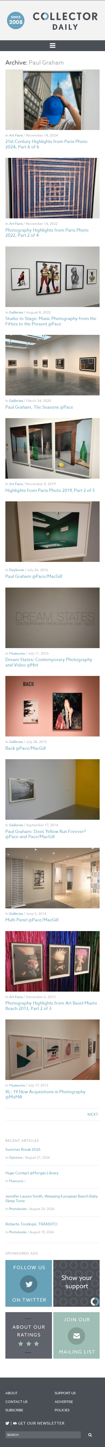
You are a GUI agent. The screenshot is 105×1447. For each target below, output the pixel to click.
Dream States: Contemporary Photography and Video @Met (48, 662)
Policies (62, 1410)
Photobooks (18, 1208)
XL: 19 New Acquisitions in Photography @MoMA (45, 1094)
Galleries (16, 312)
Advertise (64, 1401)
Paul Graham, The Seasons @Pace (39, 407)
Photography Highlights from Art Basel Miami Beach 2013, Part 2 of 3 (51, 1006)
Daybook (16, 569)
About (11, 1393)
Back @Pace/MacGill (25, 748)
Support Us (65, 1393)
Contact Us (16, 1401)
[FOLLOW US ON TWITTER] (7, 1423)
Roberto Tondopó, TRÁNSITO (31, 1223)
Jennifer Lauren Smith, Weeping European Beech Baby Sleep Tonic (51, 1198)
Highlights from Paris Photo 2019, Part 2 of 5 (50, 490)
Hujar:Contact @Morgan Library (32, 1172)
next (93, 1114)
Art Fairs (16, 135)
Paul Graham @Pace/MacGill (33, 576)
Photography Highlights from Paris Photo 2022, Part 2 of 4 (47, 233)
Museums (17, 653)
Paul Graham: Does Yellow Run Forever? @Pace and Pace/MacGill (45, 834)
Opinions (15, 1157)
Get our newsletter (39, 1423)
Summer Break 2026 (22, 1149)
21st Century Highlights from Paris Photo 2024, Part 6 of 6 (46, 144)
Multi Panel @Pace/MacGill (31, 920)
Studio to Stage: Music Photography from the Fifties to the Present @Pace (50, 321)
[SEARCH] (90, 1434)
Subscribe (14, 1410)
